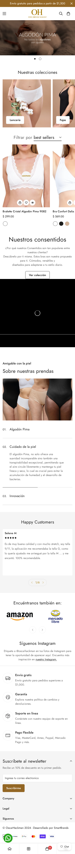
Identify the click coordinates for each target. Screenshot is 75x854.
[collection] (28, 849)
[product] (10, 849)
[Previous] (32, 582)
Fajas (63, 120)
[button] (68, 14)
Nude (67, 224)
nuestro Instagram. (46, 659)
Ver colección (37, 275)
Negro (61, 224)
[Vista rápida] (32, 203)
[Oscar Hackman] (37, 13)
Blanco (5, 224)
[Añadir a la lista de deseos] (26, 203)
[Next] (43, 582)
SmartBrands (61, 828)
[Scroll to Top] (68, 835)
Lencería (15, 120)
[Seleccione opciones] (20, 203)
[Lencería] (27, 103)
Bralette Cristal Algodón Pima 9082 (24, 211)
